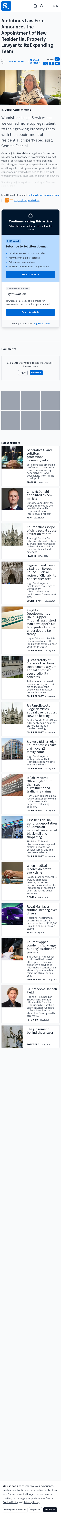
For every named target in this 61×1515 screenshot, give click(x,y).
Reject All (35, 1509)
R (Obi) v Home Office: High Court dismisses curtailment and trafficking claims (39, 784)
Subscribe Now (30, 274)
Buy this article (30, 312)
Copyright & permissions (26, 200)
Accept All (50, 1509)
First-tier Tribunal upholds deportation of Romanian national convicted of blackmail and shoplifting (42, 829)
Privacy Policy (31, 1502)
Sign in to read (42, 323)
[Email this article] (57, 63)
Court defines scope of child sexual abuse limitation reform (41, 530)
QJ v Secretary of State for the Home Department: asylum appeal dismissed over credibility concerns (41, 668)
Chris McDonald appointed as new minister (39, 495)
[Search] (41, 6)
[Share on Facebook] (51, 63)
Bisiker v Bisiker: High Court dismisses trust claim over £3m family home (42, 746)
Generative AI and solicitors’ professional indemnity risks (39, 455)
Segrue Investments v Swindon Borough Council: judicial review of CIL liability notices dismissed (41, 572)
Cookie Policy (10, 1502)
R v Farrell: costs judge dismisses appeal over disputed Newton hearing (42, 710)
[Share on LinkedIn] (57, 59)
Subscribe (36, 372)
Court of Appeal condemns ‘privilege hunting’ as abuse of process (41, 947)
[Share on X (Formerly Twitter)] (45, 63)
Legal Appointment (18, 110)
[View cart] (35, 6)
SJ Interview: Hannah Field (42, 991)
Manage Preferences (15, 1509)
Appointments (16, 61)
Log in (23, 372)
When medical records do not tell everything (40, 869)
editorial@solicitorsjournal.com (43, 195)
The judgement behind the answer (40, 1031)
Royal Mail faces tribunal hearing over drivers (42, 910)
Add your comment (35, 61)
